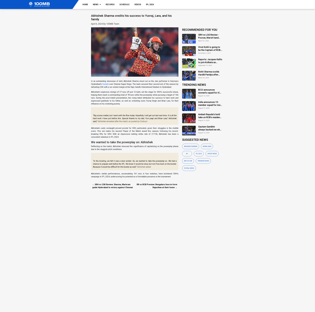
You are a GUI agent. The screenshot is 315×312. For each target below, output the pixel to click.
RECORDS (110, 4)
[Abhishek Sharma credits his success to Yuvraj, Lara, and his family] (134, 53)
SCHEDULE (124, 4)
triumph (105, 84)
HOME (85, 4)
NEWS (95, 4)
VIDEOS (137, 4)
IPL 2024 (150, 4)
